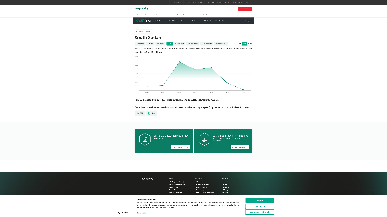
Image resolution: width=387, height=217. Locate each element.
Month (250, 43)
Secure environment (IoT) (177, 184)
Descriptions (220, 20)
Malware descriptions (203, 184)
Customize (258, 206)
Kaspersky (142, 7)
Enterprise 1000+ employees (243, 2)
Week (244, 43)
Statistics (193, 20)
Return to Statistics (144, 31)
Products (159, 15)
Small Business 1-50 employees (196, 2)
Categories (199, 178)
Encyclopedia (206, 20)
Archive (225, 182)
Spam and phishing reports (205, 192)
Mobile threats (173, 187)
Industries (148, 15)
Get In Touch (245, 9)
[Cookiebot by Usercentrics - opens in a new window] (123, 213)
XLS (153, 113)
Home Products (178, 2)
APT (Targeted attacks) (176, 182)
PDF (141, 113)
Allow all (260, 200)
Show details (141, 213)
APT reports (200, 182)
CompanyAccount (230, 9)
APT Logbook (227, 190)
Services (169, 15)
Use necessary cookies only (259, 212)
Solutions (137, 15)
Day (240, 43)
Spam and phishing (175, 192)
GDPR (205, 15)
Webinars (225, 187)
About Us (196, 15)
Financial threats (174, 190)
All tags (224, 184)
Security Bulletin (201, 187)
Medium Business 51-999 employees (220, 2)
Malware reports (201, 190)
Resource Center (182, 15)
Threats (171, 178)
